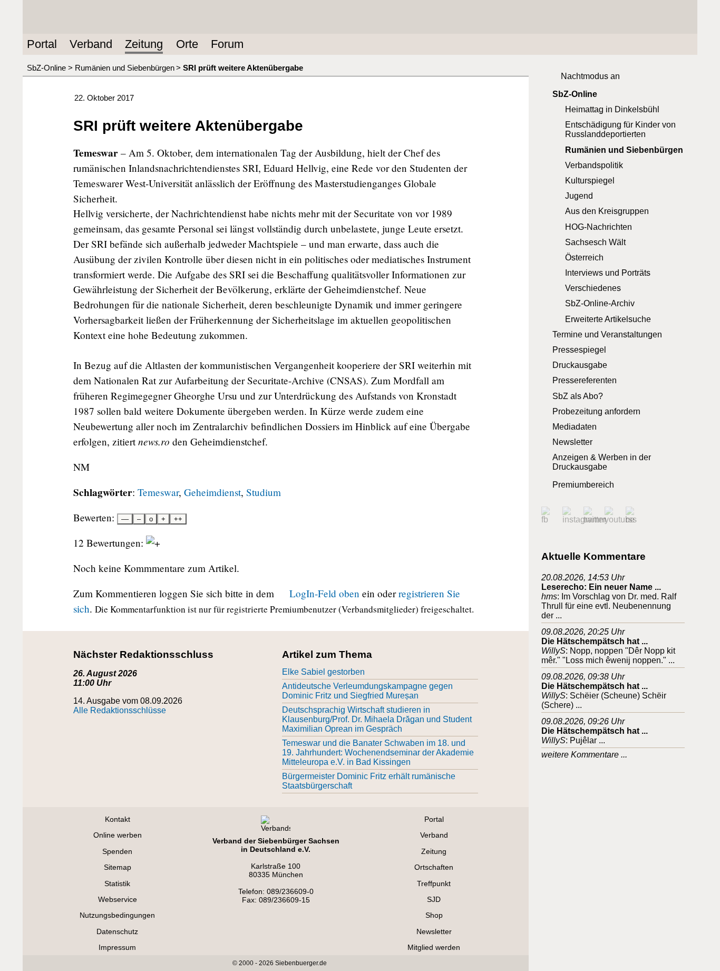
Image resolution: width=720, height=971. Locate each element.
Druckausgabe (579, 365)
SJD (434, 899)
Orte (187, 44)
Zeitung (144, 44)
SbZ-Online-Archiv (600, 303)
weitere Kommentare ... (584, 754)
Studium (263, 492)
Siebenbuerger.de (301, 963)
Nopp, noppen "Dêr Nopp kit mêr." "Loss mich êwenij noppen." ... (608, 655)
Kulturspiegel (590, 180)
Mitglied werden (433, 947)
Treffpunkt (434, 883)
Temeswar (158, 492)
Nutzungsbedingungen (117, 915)
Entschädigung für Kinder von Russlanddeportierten (620, 129)
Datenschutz (117, 931)
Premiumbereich (583, 484)
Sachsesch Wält (595, 242)
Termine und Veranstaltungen (607, 334)
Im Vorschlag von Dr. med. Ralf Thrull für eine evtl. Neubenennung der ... (608, 606)
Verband (91, 44)
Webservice (117, 899)
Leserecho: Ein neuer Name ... (601, 586)
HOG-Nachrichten (598, 226)
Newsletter (572, 442)
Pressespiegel (579, 349)
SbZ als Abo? (577, 396)
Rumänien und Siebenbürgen (124, 67)
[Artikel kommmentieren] (387, 96)
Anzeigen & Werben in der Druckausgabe (601, 462)
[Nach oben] (471, 96)
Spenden (117, 851)
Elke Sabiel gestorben (323, 671)
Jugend (579, 195)
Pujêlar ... (587, 740)
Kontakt (117, 819)
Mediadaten (574, 426)
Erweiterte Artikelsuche (608, 319)
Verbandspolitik (594, 165)
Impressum (117, 947)
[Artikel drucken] (404, 96)
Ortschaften (433, 867)
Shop (434, 915)
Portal (42, 44)
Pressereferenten (584, 380)
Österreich (584, 257)
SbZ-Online (46, 67)
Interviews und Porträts (607, 272)
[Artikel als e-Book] (438, 96)
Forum (227, 44)
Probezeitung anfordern (596, 411)
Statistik (117, 883)
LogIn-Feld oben (324, 593)
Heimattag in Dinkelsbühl (612, 109)
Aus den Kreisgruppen (607, 211)
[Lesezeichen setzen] (421, 96)
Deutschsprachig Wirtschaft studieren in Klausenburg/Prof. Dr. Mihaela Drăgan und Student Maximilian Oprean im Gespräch (377, 719)
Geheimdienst (212, 492)
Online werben (117, 835)
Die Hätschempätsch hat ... (594, 641)
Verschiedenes (593, 288)
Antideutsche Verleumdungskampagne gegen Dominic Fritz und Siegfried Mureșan (367, 691)
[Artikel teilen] (455, 96)
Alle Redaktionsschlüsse (119, 710)
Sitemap (117, 867)
